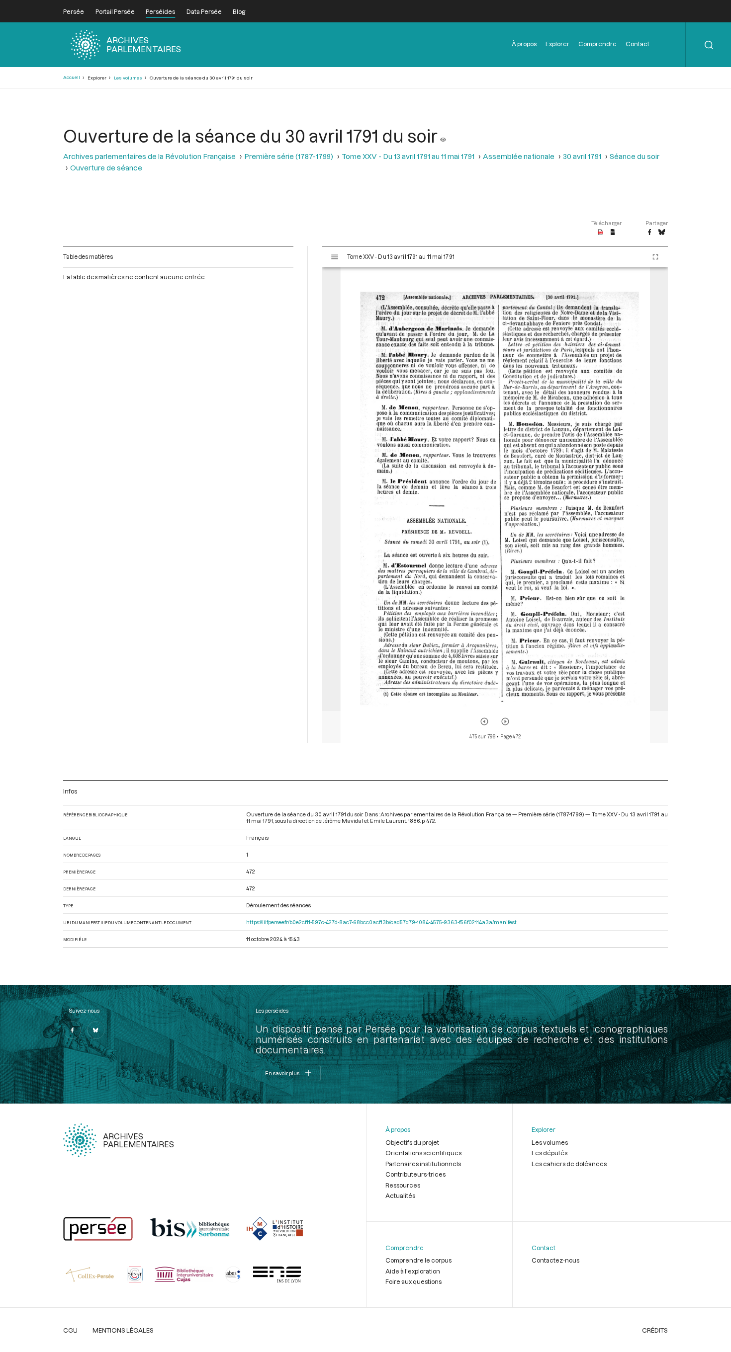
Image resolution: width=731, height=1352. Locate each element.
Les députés (549, 1152)
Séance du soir (634, 156)
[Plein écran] (655, 256)
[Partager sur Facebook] (649, 232)
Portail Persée (115, 11)
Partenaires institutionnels (423, 1163)
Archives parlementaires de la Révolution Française (149, 156)
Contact (637, 43)
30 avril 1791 (582, 156)
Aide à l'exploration (412, 1271)
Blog (239, 11)
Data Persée (204, 11)
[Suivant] (505, 721)
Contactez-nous (555, 1260)
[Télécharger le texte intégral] (613, 232)
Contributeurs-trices (415, 1174)
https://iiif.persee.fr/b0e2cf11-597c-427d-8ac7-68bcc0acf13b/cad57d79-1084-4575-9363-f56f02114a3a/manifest (381, 922)
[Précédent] (484, 721)
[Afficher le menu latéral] (334, 256)
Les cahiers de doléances (569, 1163)
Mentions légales (123, 1330)
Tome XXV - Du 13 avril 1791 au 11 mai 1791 (408, 156)
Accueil (71, 77)
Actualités (400, 1195)
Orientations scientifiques (423, 1152)
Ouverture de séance (106, 167)
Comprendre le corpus (418, 1260)
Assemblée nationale (518, 156)
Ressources (402, 1185)
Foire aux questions (413, 1281)
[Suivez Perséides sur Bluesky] (96, 1030)
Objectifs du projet (412, 1142)
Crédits (655, 1330)
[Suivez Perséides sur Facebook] (72, 1030)
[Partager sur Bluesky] (661, 232)
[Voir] (443, 136)
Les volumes (128, 77)
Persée (73, 11)
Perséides (160, 11)
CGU (70, 1330)
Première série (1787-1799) (288, 156)
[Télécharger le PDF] (600, 232)
